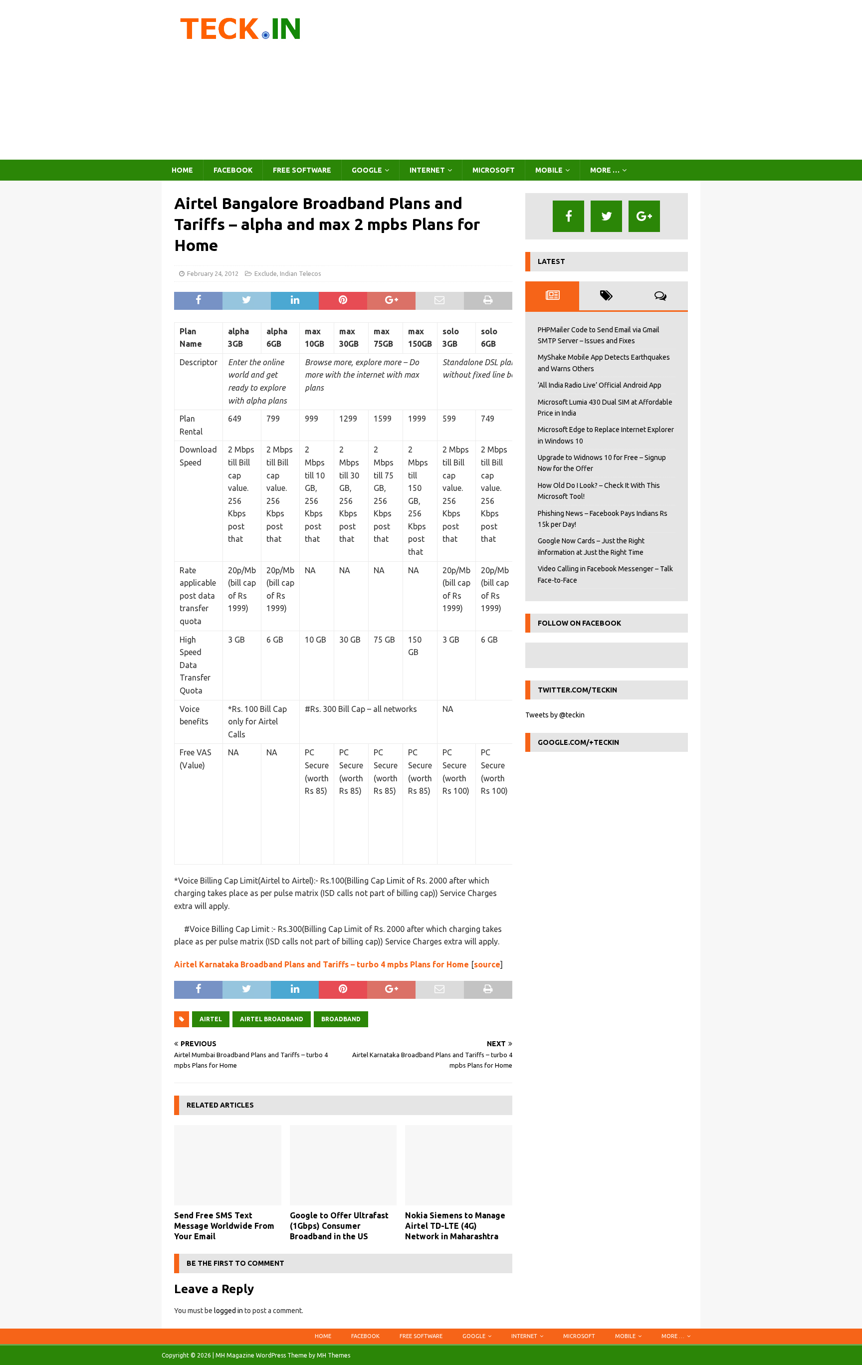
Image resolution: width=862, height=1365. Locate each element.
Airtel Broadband (271, 1019)
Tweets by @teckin (555, 715)
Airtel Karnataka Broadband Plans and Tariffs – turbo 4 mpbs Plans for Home (321, 964)
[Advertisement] (518, 80)
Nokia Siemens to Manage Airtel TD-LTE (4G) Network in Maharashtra (455, 1226)
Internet (427, 170)
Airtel (211, 1019)
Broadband (341, 1019)
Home (182, 170)
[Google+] (644, 216)
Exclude (265, 273)
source (487, 964)
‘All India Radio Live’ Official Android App (599, 385)
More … (605, 170)
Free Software (302, 170)
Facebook (233, 170)
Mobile (549, 170)
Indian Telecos (300, 273)
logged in (228, 1311)
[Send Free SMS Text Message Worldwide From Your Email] (227, 1165)
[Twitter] (606, 216)
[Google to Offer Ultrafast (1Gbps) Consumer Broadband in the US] (343, 1165)
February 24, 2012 (212, 273)
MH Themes (333, 1355)
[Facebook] (568, 216)
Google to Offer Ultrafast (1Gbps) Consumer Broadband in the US (339, 1226)
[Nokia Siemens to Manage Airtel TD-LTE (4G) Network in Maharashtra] (458, 1165)
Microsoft (493, 170)
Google (367, 170)
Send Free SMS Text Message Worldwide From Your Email (224, 1226)
